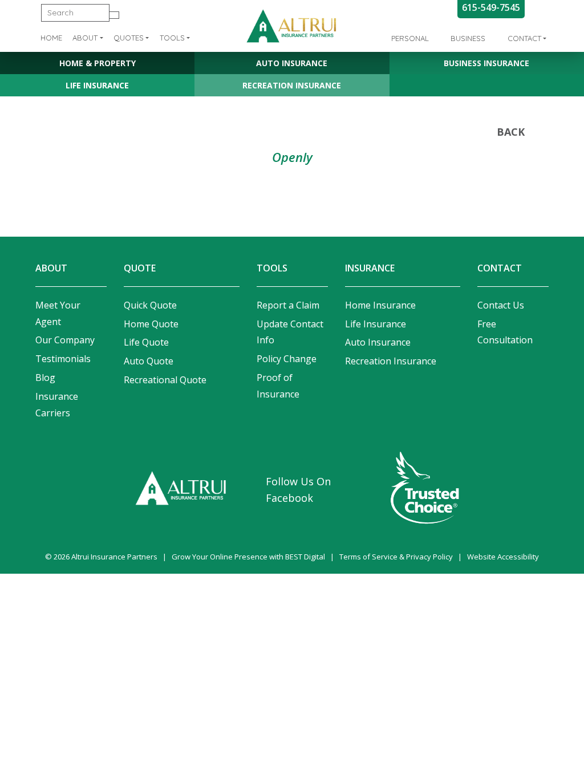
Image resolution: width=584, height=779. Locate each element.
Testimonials (63, 358)
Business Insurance (486, 63)
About (85, 37)
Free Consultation (505, 332)
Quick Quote (150, 305)
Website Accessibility (503, 556)
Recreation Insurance (291, 85)
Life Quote (146, 342)
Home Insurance (380, 305)
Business (468, 38)
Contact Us (500, 305)
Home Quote (151, 324)
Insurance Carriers (56, 404)
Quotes (128, 37)
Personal (410, 38)
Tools (172, 37)
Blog (45, 377)
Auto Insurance (291, 63)
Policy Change (287, 358)
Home (51, 37)
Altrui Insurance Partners (114, 556)
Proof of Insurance (278, 385)
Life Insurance (97, 85)
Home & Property (97, 63)
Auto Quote (148, 361)
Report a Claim (288, 305)
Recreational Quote (165, 380)
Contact (524, 38)
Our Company (65, 340)
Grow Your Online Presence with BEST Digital (248, 556)
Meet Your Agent (57, 313)
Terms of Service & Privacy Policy (396, 556)
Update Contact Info (290, 332)
